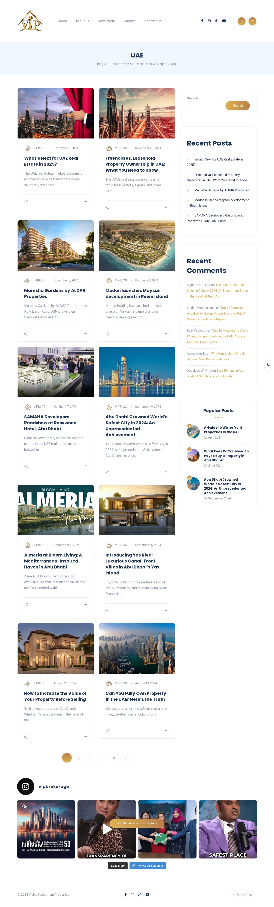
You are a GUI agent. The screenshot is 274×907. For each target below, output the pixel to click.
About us (82, 21)
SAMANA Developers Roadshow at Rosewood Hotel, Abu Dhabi (50, 423)
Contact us (152, 21)
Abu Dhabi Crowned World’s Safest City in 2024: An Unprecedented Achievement (136, 426)
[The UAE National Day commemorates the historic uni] (46, 829)
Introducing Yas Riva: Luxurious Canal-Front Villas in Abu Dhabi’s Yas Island (132, 564)
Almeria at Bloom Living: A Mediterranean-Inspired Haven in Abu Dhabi (53, 561)
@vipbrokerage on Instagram (137, 823)
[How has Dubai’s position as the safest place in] (228, 829)
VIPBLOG (40, 148)
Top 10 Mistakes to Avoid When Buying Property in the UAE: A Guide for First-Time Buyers (217, 313)
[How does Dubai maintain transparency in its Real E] (106, 829)
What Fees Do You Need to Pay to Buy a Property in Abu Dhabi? (226, 455)
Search (192, 98)
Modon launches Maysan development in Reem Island (137, 293)
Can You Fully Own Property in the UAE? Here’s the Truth (136, 696)
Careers (130, 21)
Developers (106, 21)
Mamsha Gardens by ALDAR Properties (222, 190)
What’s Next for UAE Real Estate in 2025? (51, 161)
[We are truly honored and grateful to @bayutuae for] (167, 829)
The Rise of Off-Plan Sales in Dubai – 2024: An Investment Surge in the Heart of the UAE (217, 290)
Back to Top (244, 894)
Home (62, 21)
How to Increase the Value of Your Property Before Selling (55, 696)
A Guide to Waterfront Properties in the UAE (223, 429)
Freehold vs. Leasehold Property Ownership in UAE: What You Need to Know (135, 164)
